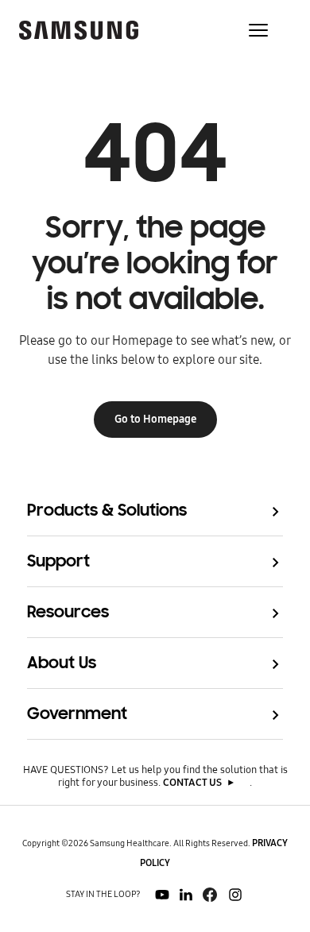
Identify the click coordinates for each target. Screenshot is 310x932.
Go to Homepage (155, 419)
